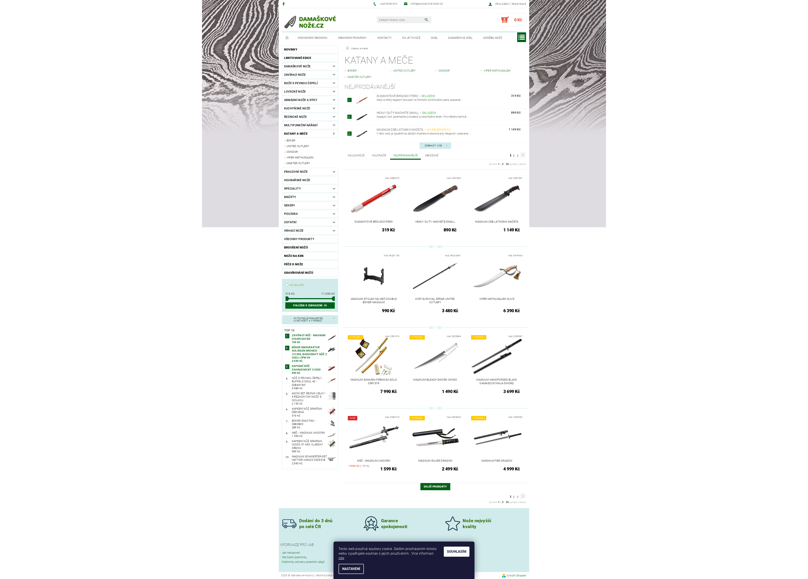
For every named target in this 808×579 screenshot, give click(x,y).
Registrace (519, 4)
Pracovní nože (296, 171)
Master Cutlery (298, 163)
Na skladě (297, 285)
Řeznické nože (295, 116)
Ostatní (290, 222)
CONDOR (292, 151)
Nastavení (351, 569)
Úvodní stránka (287, 37)
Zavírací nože (295, 74)
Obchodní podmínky (352, 37)
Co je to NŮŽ (411, 37)
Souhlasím (456, 552)
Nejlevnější (356, 155)
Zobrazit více (433, 145)
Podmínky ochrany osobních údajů (303, 561)
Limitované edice (297, 58)
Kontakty (384, 37)
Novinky (290, 49)
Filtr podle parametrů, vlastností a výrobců (308, 319)
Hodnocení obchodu (312, 37)
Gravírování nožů (298, 272)
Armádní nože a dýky (300, 100)
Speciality (292, 188)
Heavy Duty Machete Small (406, 112)
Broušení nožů (296, 247)
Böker (291, 140)
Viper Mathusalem (300, 157)
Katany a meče (296, 133)
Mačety (290, 197)
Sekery (289, 205)
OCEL (434, 37)
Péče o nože (293, 264)
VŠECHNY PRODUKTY (299, 239)
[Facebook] (284, 4)
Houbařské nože (297, 180)
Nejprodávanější (405, 155)
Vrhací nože (294, 230)
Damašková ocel (460, 37)
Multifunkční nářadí (301, 125)
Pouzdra (291, 213)
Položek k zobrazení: (310, 305)
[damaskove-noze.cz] (310, 22)
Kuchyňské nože (297, 108)
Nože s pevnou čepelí (301, 83)
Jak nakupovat (291, 552)
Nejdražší (379, 155)
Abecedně (432, 155)
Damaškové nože (297, 66)
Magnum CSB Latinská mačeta (414, 129)
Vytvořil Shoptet (516, 575)
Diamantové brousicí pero (406, 96)
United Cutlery (298, 146)
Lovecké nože (295, 91)
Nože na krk (294, 256)
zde (341, 558)
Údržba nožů (492, 37)
